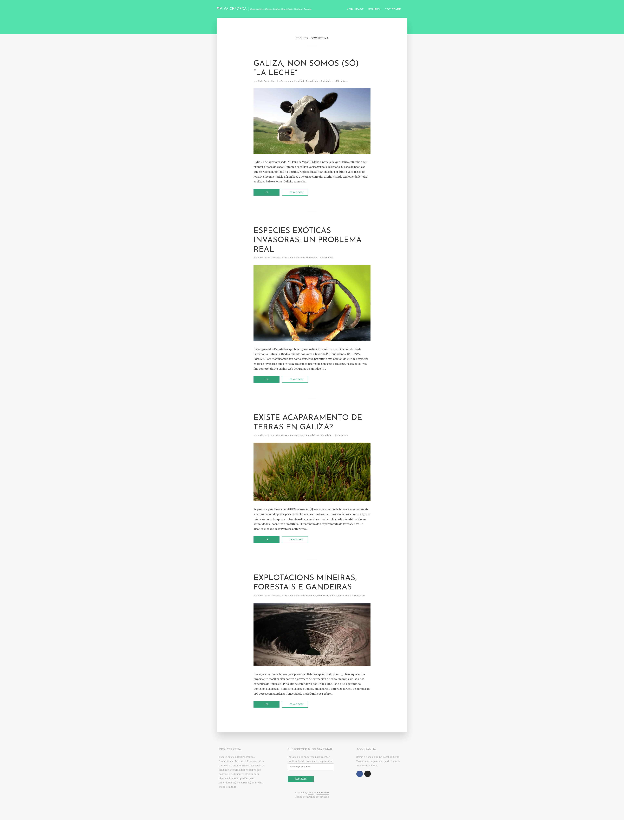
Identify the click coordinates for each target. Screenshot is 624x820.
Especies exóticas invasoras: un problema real (308, 240)
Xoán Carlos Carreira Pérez (272, 81)
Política (374, 9)
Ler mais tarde (296, 192)
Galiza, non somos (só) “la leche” (306, 68)
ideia (310, 792)
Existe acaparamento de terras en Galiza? (308, 422)
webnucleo (323, 792)
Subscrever (300, 779)
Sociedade (393, 9)
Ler (266, 192)
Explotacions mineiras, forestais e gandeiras (305, 583)
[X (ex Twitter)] (367, 774)
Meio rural (299, 435)
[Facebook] (359, 774)
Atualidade (355, 9)
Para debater (313, 81)
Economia (311, 595)
